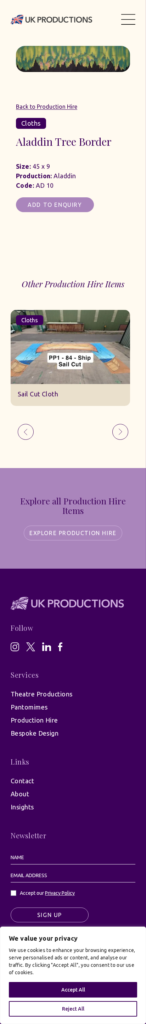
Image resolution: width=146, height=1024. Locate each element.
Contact (22, 780)
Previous (26, 432)
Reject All (73, 1009)
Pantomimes (29, 707)
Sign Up (49, 915)
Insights (22, 806)
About (20, 793)
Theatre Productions (42, 693)
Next (120, 432)
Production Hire (34, 720)
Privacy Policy (60, 893)
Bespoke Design (34, 733)
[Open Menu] (128, 19)
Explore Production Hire (73, 533)
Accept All (73, 990)
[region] (73, 975)
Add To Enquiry (55, 205)
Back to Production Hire (46, 106)
